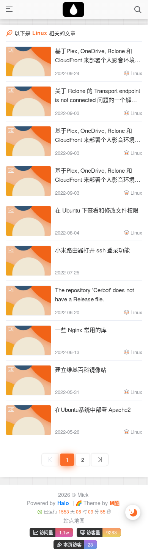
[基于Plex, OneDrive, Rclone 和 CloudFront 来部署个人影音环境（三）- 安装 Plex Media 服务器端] (28, 61)
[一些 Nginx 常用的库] (28, 340)
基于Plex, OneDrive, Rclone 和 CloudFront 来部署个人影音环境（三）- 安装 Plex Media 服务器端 (97, 56)
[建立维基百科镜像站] (28, 380)
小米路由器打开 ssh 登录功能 (92, 250)
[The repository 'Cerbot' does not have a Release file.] (28, 300)
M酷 (115, 503)
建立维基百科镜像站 (80, 369)
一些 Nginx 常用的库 (81, 330)
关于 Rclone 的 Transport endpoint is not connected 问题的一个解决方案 (97, 95)
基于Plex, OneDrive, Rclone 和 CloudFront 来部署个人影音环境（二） (95, 135)
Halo (63, 503)
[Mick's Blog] (73, 9)
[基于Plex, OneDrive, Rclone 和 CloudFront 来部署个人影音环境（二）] (28, 141)
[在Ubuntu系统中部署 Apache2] (28, 420)
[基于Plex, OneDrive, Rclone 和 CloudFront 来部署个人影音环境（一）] (28, 181)
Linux (136, 73)
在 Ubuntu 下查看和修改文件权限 (97, 210)
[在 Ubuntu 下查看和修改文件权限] (28, 221)
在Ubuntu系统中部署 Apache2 (93, 409)
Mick (82, 494)
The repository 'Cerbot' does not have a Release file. (94, 294)
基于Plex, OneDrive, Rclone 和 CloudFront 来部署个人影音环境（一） (95, 175)
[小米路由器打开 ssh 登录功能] (28, 261)
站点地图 (74, 520)
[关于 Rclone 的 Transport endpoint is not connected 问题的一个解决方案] (28, 101)
